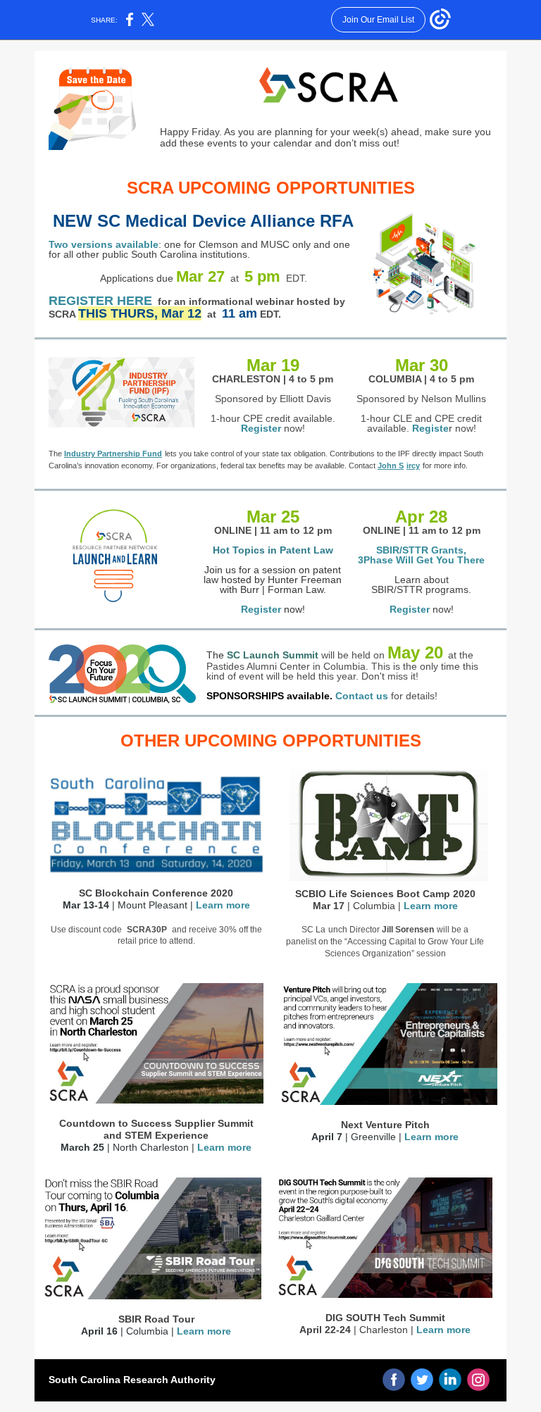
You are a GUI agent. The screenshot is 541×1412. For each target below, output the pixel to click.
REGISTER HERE (100, 301)
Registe (430, 428)
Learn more (223, 905)
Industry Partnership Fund (113, 453)
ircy (413, 465)
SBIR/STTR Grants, (421, 550)
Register (261, 428)
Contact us (361, 695)
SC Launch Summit (272, 655)
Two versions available (103, 244)
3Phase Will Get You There (421, 560)
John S (391, 465)
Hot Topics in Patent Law (273, 550)
